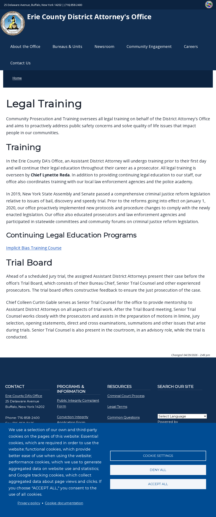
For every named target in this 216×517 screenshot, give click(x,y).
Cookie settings (158, 456)
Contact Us (20, 62)
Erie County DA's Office (23, 396)
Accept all (158, 484)
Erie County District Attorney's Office (88, 16)
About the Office (25, 46)
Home (17, 78)
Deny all (158, 470)
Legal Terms (117, 407)
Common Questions (123, 417)
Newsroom (104, 46)
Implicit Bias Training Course (34, 248)
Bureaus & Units (67, 46)
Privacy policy (29, 503)
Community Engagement (149, 46)
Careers (191, 46)
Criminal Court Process (125, 396)
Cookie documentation (64, 503)
